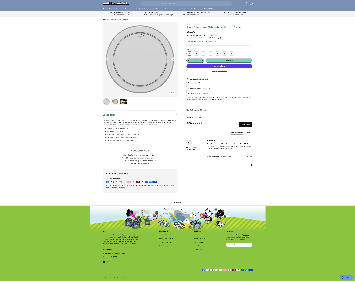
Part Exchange (164, 246)
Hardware (156, 9)
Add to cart (229, 60)
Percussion (169, 9)
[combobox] (186, 3)
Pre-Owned (195, 9)
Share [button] (229, 156)
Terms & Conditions (165, 242)
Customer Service (165, 235)
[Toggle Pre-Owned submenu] (201, 9)
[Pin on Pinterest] (200, 117)
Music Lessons (199, 246)
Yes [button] (221, 156)
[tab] (237, 133)
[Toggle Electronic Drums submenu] (150, 9)
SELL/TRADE (208, 9)
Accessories (181, 9)
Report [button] (225, 156)
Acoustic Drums (115, 9)
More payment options (219, 71)
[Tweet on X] (193, 117)
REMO (188, 24)
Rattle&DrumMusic (112, 278)
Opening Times (199, 242)
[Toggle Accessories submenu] (188, 9)
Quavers (246, 235)
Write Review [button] (245, 124)
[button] (251, 3)
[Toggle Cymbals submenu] (133, 9)
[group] (196, 123)
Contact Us (198, 235)
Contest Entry (198, 250)
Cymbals (128, 9)
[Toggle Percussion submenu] (174, 9)
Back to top (177, 202)
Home (105, 9)
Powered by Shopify (122, 278)
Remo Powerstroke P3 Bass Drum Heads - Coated (118, 19)
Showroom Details (200, 238)
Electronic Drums (142, 9)
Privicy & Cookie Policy (166, 238)
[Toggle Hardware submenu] (162, 9)
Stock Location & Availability (199, 79)
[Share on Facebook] (196, 117)
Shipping (197, 35)
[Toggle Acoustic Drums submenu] (122, 9)
